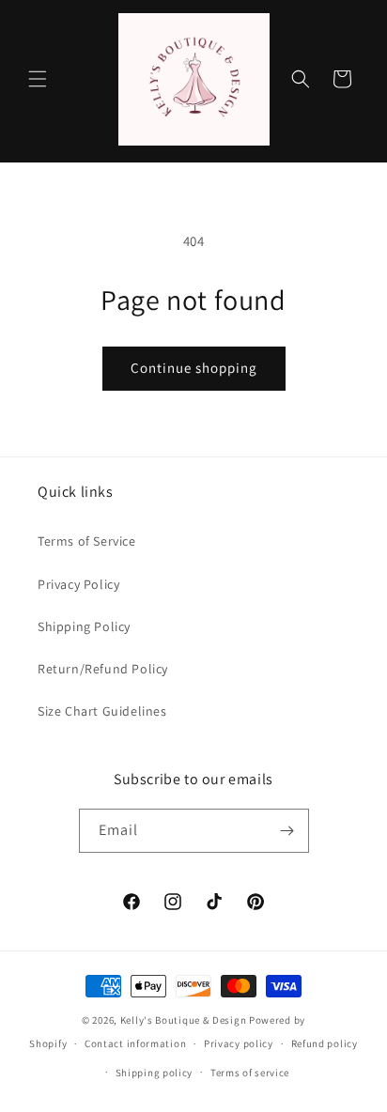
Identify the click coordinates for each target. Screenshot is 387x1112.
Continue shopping (194, 368)
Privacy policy (238, 1043)
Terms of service (249, 1072)
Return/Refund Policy (103, 668)
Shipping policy (155, 1072)
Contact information (135, 1043)
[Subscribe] (287, 831)
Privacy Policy (78, 584)
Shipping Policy (84, 626)
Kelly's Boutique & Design (184, 1020)
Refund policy (324, 1043)
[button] (37, 79)
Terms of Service (87, 541)
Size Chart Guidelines (102, 711)
